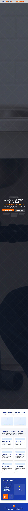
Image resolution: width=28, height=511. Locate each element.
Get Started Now (5, 496)
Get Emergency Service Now (7, 210)
